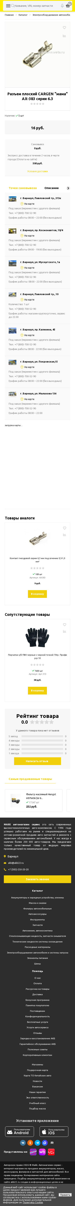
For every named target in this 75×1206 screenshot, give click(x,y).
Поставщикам (37, 1011)
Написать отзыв (37, 761)
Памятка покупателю (37, 1005)
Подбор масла (37, 1108)
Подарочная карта (37, 1070)
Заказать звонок (37, 879)
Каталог (37, 890)
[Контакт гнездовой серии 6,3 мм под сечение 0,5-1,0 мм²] (37, 540)
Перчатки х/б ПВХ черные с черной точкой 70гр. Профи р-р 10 (37, 656)
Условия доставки (37, 171)
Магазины (37, 1064)
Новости (37, 1081)
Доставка (37, 994)
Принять (65, 1194)
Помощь (37, 971)
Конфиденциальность (37, 1016)
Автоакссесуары (37, 914)
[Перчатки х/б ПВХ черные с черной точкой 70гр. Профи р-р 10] (37, 636)
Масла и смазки (37, 903)
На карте (29, 204)
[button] (68, 188)
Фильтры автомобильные (37, 908)
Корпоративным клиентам (37, 1055)
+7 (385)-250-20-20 (18, 869)
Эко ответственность (37, 1097)
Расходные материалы (37, 947)
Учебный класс (37, 1103)
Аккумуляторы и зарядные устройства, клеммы (37, 897)
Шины (37, 963)
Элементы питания (37, 958)
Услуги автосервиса (37, 1027)
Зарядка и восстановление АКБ (37, 1038)
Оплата (37, 983)
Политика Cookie (33, 1202)
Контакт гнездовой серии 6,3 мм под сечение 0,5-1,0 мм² (37, 560)
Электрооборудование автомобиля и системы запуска (37, 952)
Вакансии (37, 1086)
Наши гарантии (37, 1092)
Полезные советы (38, 1049)
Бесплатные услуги (37, 1022)
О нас (37, 978)
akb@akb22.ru (16, 863)
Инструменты (37, 919)
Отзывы (37, 1033)
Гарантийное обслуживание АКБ (38, 1044)
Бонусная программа (37, 1000)
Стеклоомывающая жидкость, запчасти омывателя (37, 936)
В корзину (37, 593)
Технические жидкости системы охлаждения (37, 941)
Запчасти (37, 925)
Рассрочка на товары (37, 989)
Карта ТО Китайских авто (37, 1075)
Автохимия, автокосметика (37, 930)
